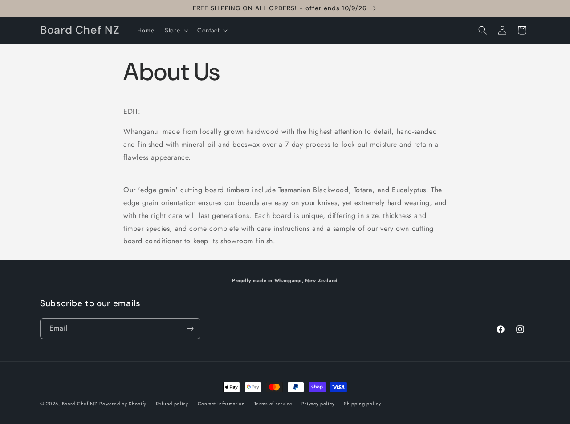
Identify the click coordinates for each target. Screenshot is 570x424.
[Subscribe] (190, 328)
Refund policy (172, 403)
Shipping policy (362, 403)
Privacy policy (317, 403)
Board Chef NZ (80, 403)
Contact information (221, 403)
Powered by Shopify (123, 403)
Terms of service (273, 403)
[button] (175, 30)
